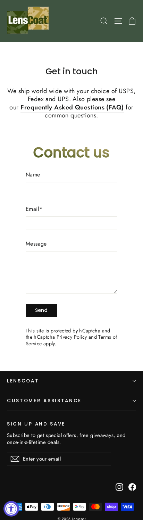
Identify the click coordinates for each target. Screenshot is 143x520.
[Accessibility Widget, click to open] (11, 509)
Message (36, 244)
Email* (34, 209)
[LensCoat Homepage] (29, 21)
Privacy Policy (72, 336)
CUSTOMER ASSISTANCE (44, 400)
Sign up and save (36, 424)
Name (33, 175)
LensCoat (23, 381)
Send (41, 310)
